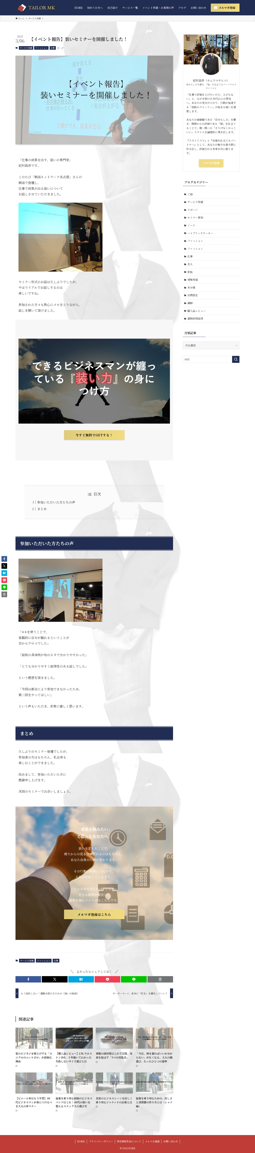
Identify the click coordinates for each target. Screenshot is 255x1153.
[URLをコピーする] (160, 979)
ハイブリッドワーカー (200, 233)
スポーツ (192, 210)
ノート (191, 225)
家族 (190, 272)
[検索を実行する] (236, 359)
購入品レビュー (196, 311)
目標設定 (192, 295)
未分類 (191, 287)
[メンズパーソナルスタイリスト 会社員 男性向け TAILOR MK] (36, 7)
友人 (190, 264)
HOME (81, 1141)
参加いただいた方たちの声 (56, 502)
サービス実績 (26, 47)
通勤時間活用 (195, 318)
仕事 (53, 47)
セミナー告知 (195, 217)
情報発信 (192, 279)
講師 (190, 303)
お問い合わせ (170, 1141)
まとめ (42, 508)
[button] (28, 979)
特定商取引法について (129, 1141)
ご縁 (190, 194)
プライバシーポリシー (101, 1141)
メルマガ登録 (211, 163)
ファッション (41, 47)
